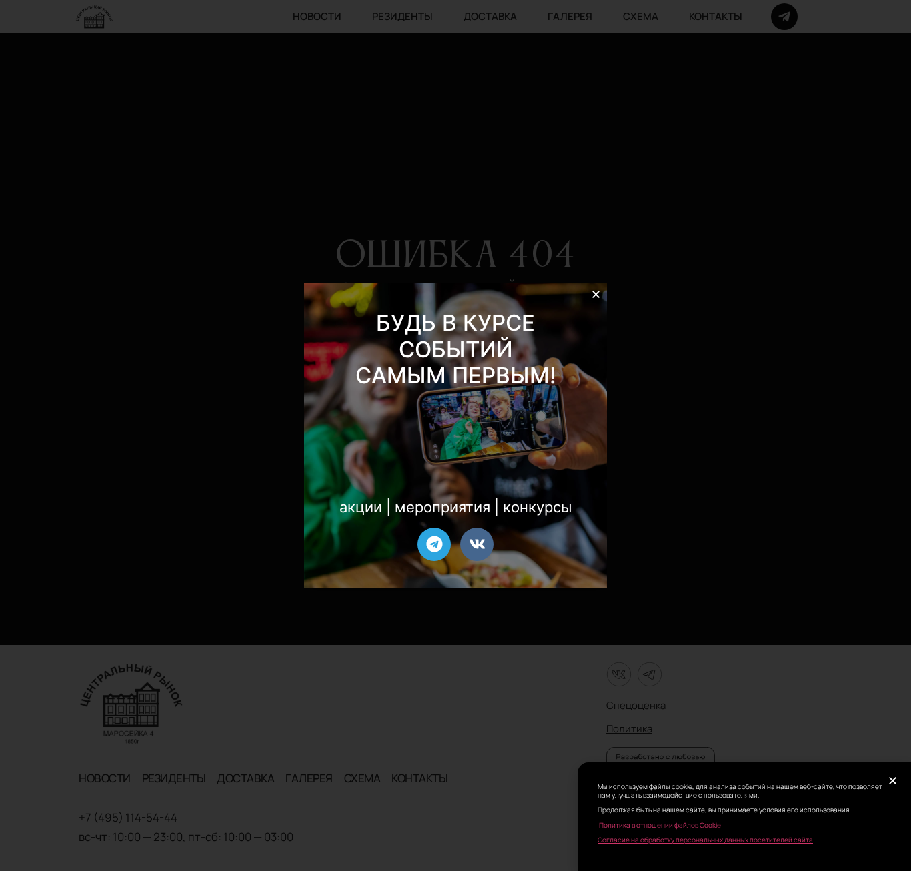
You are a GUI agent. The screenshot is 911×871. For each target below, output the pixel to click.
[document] (455, 435)
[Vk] (477, 544)
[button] (596, 294)
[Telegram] (434, 544)
